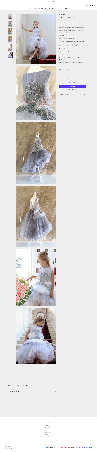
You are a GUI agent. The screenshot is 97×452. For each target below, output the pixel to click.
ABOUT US (47, 436)
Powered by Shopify (9, 448)
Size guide (47, 430)
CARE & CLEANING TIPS (15, 372)
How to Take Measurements (18, 385)
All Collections (40, 8)
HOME (30, 8)
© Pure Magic (8, 446)
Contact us (47, 425)
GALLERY (52, 8)
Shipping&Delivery (48, 427)
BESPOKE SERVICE (63, 8)
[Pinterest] (67, 69)
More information (66, 94)
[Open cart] (93, 5)
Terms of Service (48, 432)
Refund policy (47, 434)
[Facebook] (64, 69)
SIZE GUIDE (11, 379)
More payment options (72, 89)
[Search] (90, 5)
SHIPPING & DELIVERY (15, 391)
